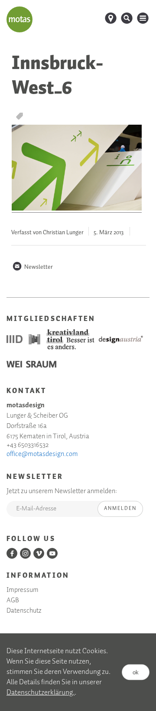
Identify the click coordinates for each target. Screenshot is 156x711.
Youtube (52, 553)
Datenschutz (24, 610)
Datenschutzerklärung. (40, 692)
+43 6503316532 (27, 445)
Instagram (25, 553)
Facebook (11, 553)
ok (136, 672)
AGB (12, 600)
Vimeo (38, 553)
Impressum (22, 590)
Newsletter (32, 267)
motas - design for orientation (19, 19)
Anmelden (120, 508)
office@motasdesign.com (42, 454)
